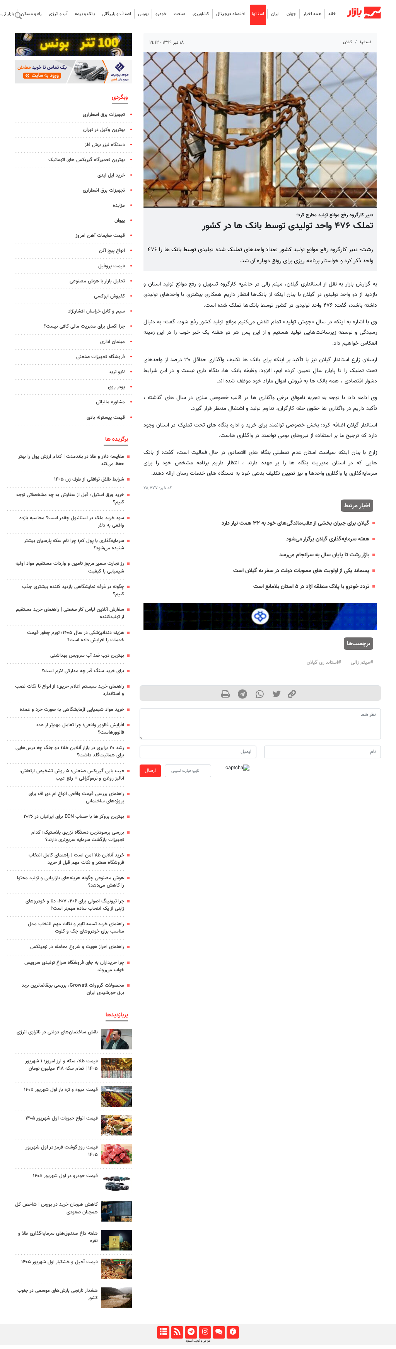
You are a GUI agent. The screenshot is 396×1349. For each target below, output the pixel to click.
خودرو (161, 13)
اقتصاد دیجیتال (230, 13)
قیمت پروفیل (111, 266)
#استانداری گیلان (324, 662)
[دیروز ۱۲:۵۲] (116, 1297)
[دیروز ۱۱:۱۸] (116, 1125)
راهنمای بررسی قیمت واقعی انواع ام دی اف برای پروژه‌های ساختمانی (76, 797)
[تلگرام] (191, 1332)
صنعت (180, 13)
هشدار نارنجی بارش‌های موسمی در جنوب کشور (57, 1294)
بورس (143, 13)
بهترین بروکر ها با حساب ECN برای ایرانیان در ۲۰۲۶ (74, 817)
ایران (275, 13)
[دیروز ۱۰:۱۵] (116, 1182)
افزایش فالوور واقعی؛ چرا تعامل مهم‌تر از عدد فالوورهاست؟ (80, 728)
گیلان (347, 42)
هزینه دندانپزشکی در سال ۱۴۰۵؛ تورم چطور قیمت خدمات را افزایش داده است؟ (75, 636)
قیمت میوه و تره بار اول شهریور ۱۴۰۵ (61, 1090)
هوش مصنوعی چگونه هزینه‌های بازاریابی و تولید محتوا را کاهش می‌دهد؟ (70, 881)
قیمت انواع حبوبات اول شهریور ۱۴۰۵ (62, 1118)
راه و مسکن (31, 13)
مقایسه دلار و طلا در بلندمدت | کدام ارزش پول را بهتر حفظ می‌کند (71, 460)
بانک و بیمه (85, 13)
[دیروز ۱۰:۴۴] (116, 1154)
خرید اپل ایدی (111, 175)
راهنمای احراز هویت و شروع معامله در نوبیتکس (77, 947)
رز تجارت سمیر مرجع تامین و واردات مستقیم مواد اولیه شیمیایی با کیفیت (69, 567)
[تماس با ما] (219, 1332)
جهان (291, 13)
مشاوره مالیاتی (110, 402)
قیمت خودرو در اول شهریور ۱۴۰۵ (65, 1176)
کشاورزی (201, 13)
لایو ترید (117, 372)
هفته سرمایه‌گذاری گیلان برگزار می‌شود (327, 539)
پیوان (119, 220)
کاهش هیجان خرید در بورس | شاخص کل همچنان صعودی (56, 1208)
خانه (332, 13)
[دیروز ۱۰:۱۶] (116, 1096)
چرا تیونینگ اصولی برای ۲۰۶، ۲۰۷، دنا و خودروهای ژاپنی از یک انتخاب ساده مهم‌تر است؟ (75, 904)
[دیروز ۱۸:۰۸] (116, 1039)
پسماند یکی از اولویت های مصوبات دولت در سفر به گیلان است (301, 570)
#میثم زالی (362, 662)
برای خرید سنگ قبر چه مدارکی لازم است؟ (83, 671)
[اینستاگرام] (205, 1332)
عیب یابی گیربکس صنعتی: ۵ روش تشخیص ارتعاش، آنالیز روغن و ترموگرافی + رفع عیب (71, 774)
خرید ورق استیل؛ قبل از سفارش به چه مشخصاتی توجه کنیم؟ (70, 498)
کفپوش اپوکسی (109, 296)
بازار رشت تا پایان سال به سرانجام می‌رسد (324, 554)
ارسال (150, 771)
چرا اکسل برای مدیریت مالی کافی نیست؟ (84, 326)
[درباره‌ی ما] (232, 1332)
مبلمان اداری (112, 342)
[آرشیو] (163, 1332)
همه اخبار (312, 13)
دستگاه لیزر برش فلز (105, 145)
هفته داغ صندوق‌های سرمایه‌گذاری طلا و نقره (58, 1237)
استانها (258, 13)
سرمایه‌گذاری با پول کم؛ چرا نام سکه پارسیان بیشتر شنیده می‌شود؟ (74, 544)
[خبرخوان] (177, 1332)
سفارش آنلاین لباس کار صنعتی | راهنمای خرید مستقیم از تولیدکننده (70, 613)
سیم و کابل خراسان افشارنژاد (96, 311)
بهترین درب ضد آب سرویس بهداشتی (87, 655)
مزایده (119, 205)
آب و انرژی (58, 13)
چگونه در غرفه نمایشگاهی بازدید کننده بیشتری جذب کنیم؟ (73, 590)
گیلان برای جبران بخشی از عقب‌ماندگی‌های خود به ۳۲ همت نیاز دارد (295, 523)
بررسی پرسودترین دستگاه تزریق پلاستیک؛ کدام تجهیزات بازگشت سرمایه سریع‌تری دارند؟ (77, 836)
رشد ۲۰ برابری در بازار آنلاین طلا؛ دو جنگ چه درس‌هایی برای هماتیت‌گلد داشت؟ (69, 751)
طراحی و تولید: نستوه (198, 1341)
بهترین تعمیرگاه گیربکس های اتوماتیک (86, 160)
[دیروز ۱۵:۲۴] (116, 1068)
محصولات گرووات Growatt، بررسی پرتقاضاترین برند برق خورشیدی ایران (73, 989)
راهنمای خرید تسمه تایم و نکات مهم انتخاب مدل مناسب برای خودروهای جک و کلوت (76, 927)
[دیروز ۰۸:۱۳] (116, 1240)
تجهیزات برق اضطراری (104, 115)
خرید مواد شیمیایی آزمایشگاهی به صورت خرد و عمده (72, 710)
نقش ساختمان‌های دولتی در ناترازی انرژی (57, 1032)
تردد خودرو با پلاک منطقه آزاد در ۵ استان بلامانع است (311, 586)
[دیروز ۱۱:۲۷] (116, 1211)
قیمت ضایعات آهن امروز (100, 236)
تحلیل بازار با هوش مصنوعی (97, 281)
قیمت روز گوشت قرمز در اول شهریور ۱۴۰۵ (62, 1151)
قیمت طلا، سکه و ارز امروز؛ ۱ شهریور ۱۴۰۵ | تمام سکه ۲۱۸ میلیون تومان (61, 1064)
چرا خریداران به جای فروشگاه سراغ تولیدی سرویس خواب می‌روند (74, 966)
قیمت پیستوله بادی (106, 417)
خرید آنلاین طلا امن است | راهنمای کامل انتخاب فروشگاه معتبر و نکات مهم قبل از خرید (76, 858)
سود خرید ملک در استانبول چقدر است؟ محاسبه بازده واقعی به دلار (71, 521)
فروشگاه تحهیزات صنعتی (100, 357)
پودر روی (116, 387)
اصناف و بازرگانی (116, 13)
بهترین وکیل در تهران (104, 130)
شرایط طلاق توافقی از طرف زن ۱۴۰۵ (89, 479)
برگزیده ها (116, 439)
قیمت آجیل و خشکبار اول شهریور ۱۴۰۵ (59, 1262)
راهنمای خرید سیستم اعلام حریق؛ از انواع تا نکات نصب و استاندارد (69, 690)
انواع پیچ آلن (112, 251)
